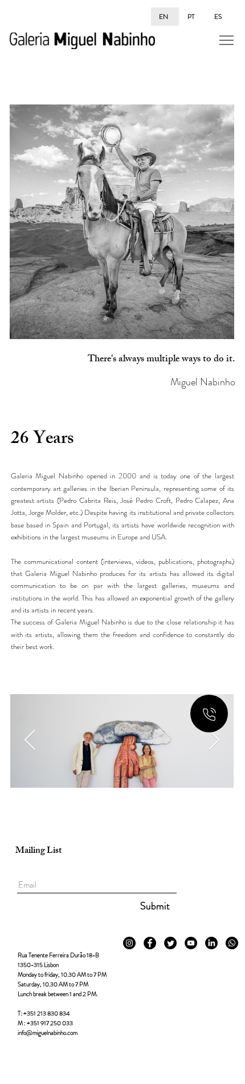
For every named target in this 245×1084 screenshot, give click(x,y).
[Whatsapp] (232, 943)
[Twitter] (170, 943)
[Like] (209, 713)
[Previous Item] (29, 741)
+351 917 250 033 (50, 1022)
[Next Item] (213, 741)
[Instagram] (129, 943)
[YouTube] (191, 943)
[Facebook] (150, 943)
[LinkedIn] (211, 943)
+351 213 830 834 (46, 1013)
